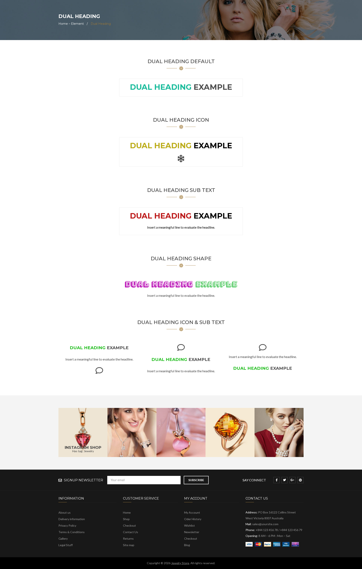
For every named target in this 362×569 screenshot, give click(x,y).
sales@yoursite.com (265, 524)
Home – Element (71, 24)
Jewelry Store (180, 563)
